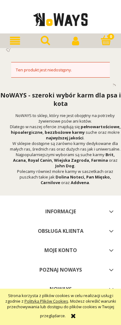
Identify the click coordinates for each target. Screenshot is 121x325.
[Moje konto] (75, 41)
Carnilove (50, 182)
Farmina (99, 160)
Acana (19, 160)
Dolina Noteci (70, 177)
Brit (109, 154)
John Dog (64, 166)
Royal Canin (40, 160)
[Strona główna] (61, 18)
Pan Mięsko (98, 177)
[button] (15, 41)
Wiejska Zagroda (71, 160)
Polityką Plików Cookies (46, 301)
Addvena (80, 182)
